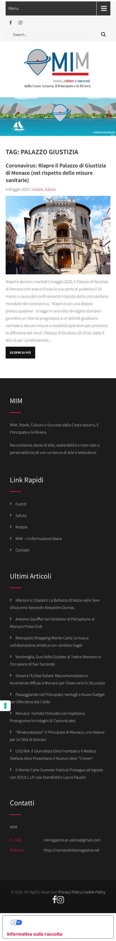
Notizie (21, 527)
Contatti (22, 550)
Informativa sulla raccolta (34, 934)
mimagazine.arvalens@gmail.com (72, 840)
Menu (13, 8)
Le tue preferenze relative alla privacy (64, 922)
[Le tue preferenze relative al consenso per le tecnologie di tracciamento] (5, 705)
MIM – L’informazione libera (38, 538)
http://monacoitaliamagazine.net (71, 850)
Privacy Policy (70, 892)
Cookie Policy (94, 892)
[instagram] (20, 23)
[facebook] (10, 23)
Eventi (20, 504)
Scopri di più (20, 352)
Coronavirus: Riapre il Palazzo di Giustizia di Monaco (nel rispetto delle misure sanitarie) (56, 173)
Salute (50, 189)
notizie (37, 189)
